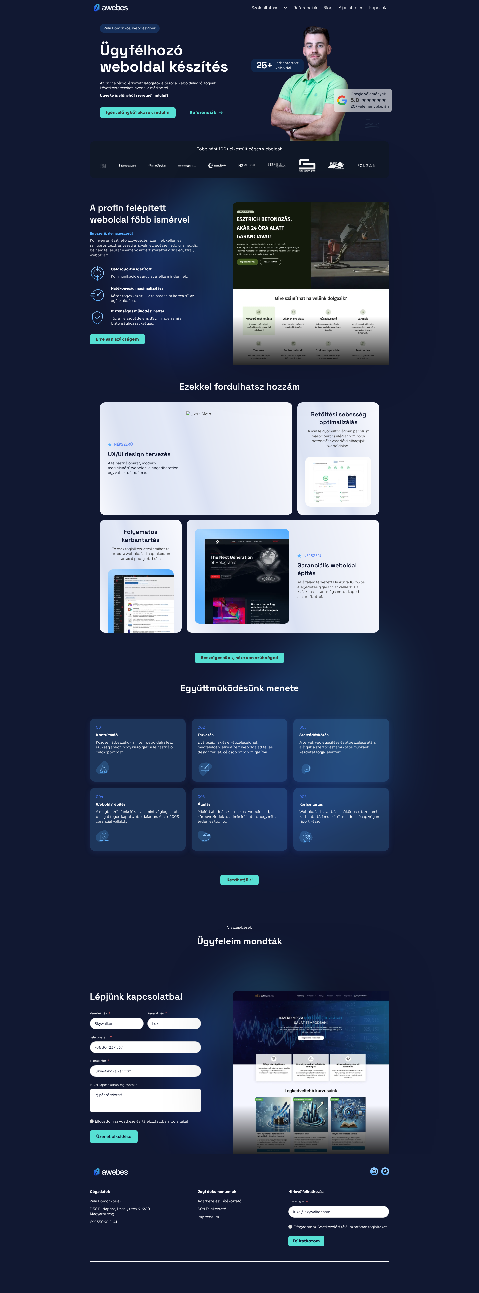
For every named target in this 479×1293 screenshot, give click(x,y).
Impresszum (208, 1217)
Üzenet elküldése (113, 1136)
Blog (328, 8)
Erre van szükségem (117, 339)
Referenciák (305, 8)
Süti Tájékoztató (212, 1209)
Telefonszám (99, 1037)
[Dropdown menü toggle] (285, 8)
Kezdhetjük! (239, 880)
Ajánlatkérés (351, 8)
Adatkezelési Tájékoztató (219, 1201)
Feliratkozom (306, 1241)
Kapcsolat (379, 8)
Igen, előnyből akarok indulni (138, 112)
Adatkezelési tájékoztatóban (342, 1227)
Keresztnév (155, 1013)
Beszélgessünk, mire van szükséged (239, 657)
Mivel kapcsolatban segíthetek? (113, 1085)
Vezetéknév (98, 1013)
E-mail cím (98, 1061)
